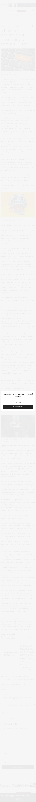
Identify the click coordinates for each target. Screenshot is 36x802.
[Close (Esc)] (33, 394)
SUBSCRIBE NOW (18, 406)
